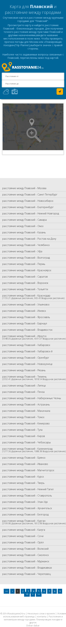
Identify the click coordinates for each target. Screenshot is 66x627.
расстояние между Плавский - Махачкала (26, 410)
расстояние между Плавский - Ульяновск (25, 304)
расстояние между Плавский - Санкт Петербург (29, 194)
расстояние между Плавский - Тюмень (34, 378)
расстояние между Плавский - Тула (22, 429)
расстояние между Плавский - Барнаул (24, 323)
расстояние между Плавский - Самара (24, 219)
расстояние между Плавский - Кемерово (26, 423)
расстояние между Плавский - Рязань (24, 370)
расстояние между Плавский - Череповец (26, 574)
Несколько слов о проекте (41, 613)
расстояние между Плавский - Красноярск (26, 270)
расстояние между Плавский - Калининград (34, 450)
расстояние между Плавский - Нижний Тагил (28, 489)
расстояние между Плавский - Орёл (23, 542)
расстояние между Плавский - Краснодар (33, 297)
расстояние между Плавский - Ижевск (24, 310)
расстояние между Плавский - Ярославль (26, 317)
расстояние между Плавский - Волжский (25, 548)
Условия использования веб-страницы (34, 615)
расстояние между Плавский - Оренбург (25, 357)
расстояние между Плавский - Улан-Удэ (25, 501)
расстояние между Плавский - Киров (23, 436)
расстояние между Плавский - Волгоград (26, 257)
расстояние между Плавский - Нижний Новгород (30, 213)
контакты (41, 616)
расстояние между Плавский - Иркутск (34, 337)
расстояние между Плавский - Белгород (25, 514)
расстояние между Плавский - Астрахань (26, 404)
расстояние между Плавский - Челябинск (26, 245)
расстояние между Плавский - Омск (22, 226)
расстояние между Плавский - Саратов (25, 276)
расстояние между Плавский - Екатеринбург (28, 207)
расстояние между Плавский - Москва (24, 188)
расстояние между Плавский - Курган (34, 522)
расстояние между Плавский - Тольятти (25, 289)
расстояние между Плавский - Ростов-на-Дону (29, 238)
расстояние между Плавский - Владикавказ (27, 567)
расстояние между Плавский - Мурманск (25, 561)
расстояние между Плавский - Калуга (23, 529)
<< (6, 591)
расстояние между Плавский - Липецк (24, 385)
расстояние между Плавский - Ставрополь (27, 495)
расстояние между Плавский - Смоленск (25, 555)
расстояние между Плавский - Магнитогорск (28, 470)
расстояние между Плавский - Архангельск (27, 508)
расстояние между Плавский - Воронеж (25, 283)
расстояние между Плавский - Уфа (22, 251)
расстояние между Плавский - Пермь (23, 264)
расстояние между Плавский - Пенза (23, 391)
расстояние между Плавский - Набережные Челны (31, 398)
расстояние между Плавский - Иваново (25, 464)
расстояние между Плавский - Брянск (23, 457)
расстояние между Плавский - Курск (23, 476)
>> (38, 594)
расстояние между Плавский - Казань (24, 232)
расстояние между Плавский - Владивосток (27, 329)
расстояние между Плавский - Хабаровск (26, 345)
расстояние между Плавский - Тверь (23, 483)
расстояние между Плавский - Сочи (22, 536)
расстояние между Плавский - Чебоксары (26, 442)
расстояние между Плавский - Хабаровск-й (27, 351)
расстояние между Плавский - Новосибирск (27, 200)
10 (27, 594)
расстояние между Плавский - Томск (23, 417)
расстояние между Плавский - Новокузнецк (27, 364)
